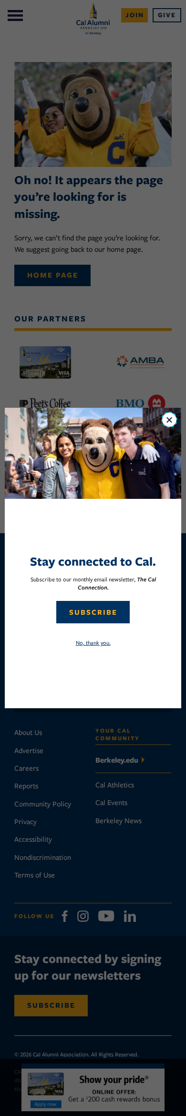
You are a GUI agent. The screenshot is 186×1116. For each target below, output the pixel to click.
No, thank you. (93, 643)
